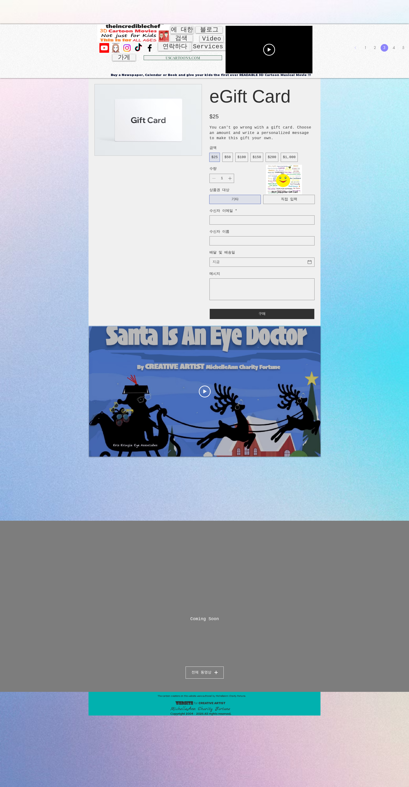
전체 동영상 (201, 673)
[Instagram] (127, 48)
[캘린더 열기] (309, 262)
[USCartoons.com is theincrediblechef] (115, 48)
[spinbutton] (222, 178)
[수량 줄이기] (213, 178)
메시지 (214, 274)
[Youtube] (104, 48)
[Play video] (269, 50)
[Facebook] (150, 48)
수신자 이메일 (223, 211)
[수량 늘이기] (230, 178)
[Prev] (355, 48)
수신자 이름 (219, 232)
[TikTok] (138, 48)
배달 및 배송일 (222, 253)
